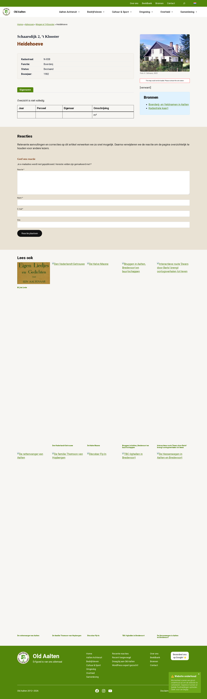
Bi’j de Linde (22, 287)
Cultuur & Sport (120, 11)
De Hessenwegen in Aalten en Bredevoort (167, 636)
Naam (20, 198)
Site (18, 220)
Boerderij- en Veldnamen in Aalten (169, 104)
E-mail (20, 209)
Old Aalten (19, 11)
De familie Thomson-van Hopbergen (66, 636)
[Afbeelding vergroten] (165, 53)
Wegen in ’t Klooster (45, 24)
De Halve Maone (93, 445)
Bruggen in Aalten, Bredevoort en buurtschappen (135, 446)
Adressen (29, 24)
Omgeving (144, 11)
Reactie (20, 169)
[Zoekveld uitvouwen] (184, 3)
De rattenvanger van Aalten (28, 636)
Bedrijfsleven (94, 11)
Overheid (165, 11)
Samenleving (187, 11)
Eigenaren (25, 89)
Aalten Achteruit (68, 11)
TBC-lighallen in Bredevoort (133, 636)
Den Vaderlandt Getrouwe (62, 445)
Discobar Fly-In (93, 636)
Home (20, 24)
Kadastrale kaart (158, 108)
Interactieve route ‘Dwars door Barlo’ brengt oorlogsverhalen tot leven (172, 446)
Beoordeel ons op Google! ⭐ (180, 656)
